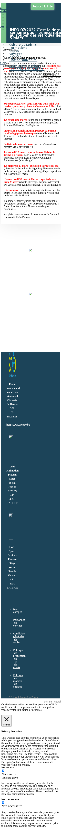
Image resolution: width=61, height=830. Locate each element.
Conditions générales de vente (19, 638)
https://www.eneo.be (18, 425)
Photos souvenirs (23, 60)
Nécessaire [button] (7, 767)
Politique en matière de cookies (18, 681)
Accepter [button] (25, 713)
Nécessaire (8, 774)
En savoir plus (9, 713)
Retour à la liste (43, 6)
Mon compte (17, 610)
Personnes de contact (26, 69)
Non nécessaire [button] (10, 799)
